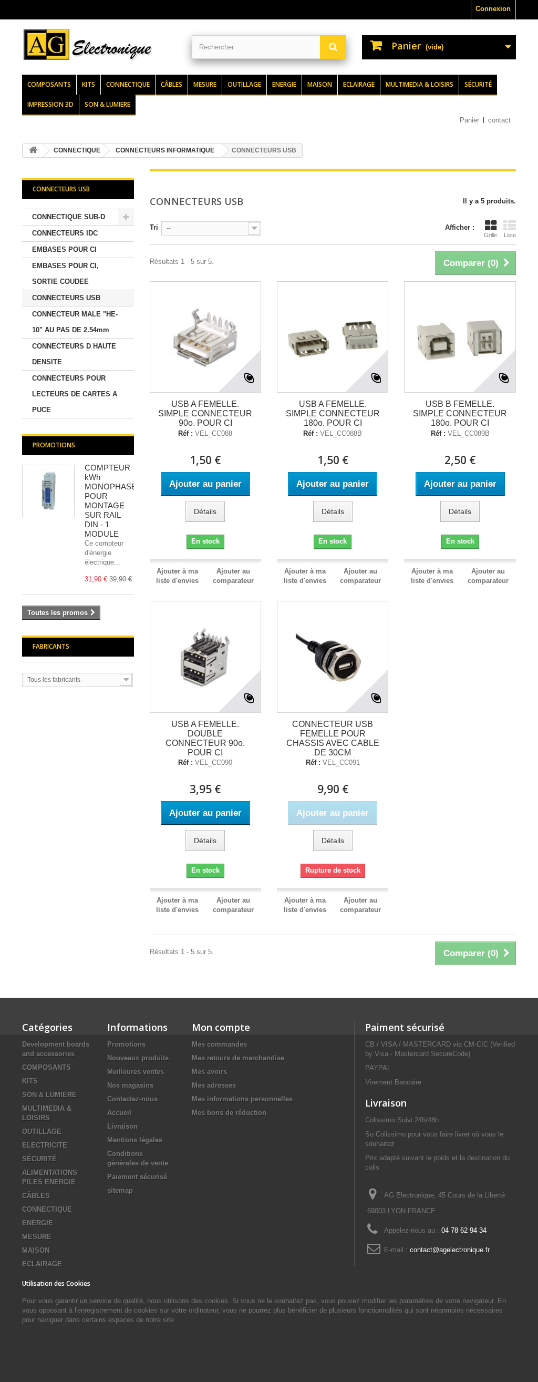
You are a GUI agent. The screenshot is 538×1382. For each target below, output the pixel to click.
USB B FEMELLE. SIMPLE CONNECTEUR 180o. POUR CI (460, 413)
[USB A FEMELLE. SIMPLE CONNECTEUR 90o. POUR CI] (205, 336)
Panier (469, 120)
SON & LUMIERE (49, 1095)
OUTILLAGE (41, 1131)
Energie (284, 84)
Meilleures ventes (135, 1072)
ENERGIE (37, 1223)
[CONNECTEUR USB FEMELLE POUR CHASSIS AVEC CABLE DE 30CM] (332, 656)
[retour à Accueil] (33, 150)
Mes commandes (219, 1044)
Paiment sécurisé (404, 1027)
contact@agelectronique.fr (450, 1250)
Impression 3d (50, 104)
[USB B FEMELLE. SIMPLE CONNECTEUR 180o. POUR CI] (459, 336)
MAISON (35, 1250)
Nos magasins (130, 1085)
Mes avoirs (209, 1072)
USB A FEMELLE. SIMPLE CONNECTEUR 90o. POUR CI (205, 413)
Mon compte (221, 1027)
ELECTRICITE (44, 1145)
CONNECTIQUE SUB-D (68, 217)
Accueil (119, 1113)
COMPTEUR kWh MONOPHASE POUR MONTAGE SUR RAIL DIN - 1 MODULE (111, 500)
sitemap (120, 1190)
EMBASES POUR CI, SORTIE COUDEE (65, 273)
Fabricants (51, 646)
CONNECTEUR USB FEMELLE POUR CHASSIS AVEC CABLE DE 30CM (332, 738)
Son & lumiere (107, 104)
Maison (319, 84)
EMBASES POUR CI (64, 249)
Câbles (171, 84)
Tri (154, 227)
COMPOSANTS (46, 1067)
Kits (88, 84)
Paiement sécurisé (137, 1177)
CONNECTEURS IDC (65, 233)
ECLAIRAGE (42, 1264)
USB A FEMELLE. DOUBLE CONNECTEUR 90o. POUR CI (205, 738)
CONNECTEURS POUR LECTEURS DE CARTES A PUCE (74, 394)
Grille (490, 235)
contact (499, 120)
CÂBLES (36, 1196)
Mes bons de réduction (229, 1113)
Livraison (122, 1126)
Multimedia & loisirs (419, 84)
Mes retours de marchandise (238, 1058)
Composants (49, 84)
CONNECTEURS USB (66, 298)
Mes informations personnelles (242, 1099)
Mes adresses (214, 1085)
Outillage (244, 84)
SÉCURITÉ (39, 1159)
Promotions (54, 445)
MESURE (36, 1237)
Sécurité (478, 84)
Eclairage (359, 84)
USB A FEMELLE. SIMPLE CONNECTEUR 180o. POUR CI (333, 413)
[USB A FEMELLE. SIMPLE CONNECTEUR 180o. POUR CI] (332, 336)
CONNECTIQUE (47, 1209)
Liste (510, 235)
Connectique (128, 84)
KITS (30, 1081)
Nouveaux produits (138, 1058)
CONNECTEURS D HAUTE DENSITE (74, 354)
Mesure (204, 84)
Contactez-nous (132, 1099)
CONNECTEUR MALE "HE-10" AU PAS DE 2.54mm (75, 322)
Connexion (493, 9)
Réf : (185, 433)
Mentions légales (134, 1140)
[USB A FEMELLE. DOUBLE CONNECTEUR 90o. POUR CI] (205, 656)
